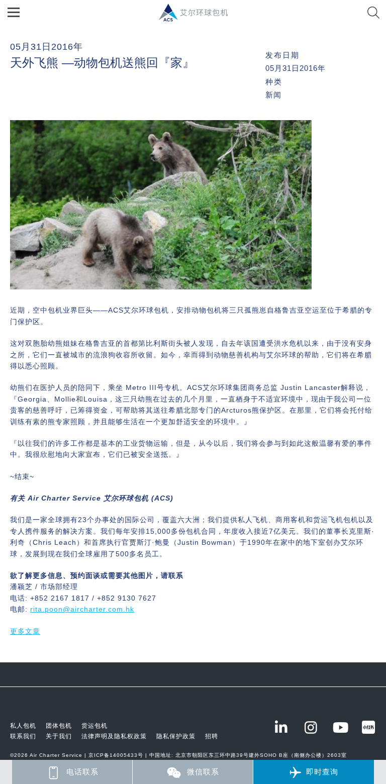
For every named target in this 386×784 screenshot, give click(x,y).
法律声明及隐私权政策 (114, 736)
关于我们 (59, 736)
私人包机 (23, 725)
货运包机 (94, 725)
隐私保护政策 (176, 736)
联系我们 (23, 736)
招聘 (211, 736)
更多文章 (25, 631)
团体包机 (59, 725)
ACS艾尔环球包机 (198, 18)
